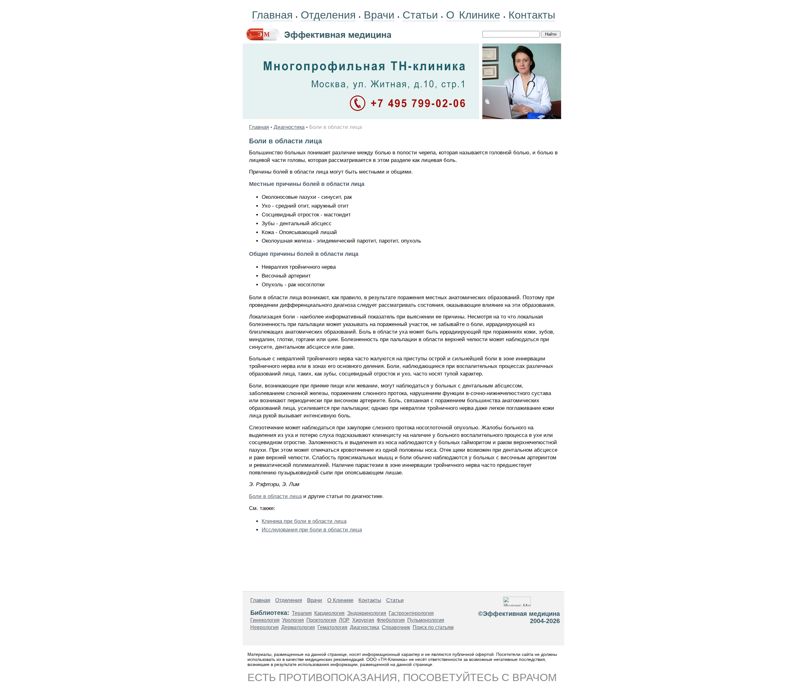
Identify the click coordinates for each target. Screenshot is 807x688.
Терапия (302, 613)
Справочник (396, 627)
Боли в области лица (275, 496)
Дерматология (298, 627)
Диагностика (289, 127)
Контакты (531, 15)
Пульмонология (425, 620)
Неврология (264, 627)
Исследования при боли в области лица (312, 530)
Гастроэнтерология (411, 613)
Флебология (391, 620)
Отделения (328, 15)
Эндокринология (366, 613)
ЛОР (344, 620)
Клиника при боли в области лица (304, 521)
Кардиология (329, 613)
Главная (272, 15)
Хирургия (363, 620)
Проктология (321, 620)
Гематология (332, 627)
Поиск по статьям (433, 627)
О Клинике (473, 15)
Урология (293, 620)
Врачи (379, 15)
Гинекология (265, 620)
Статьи (420, 15)
